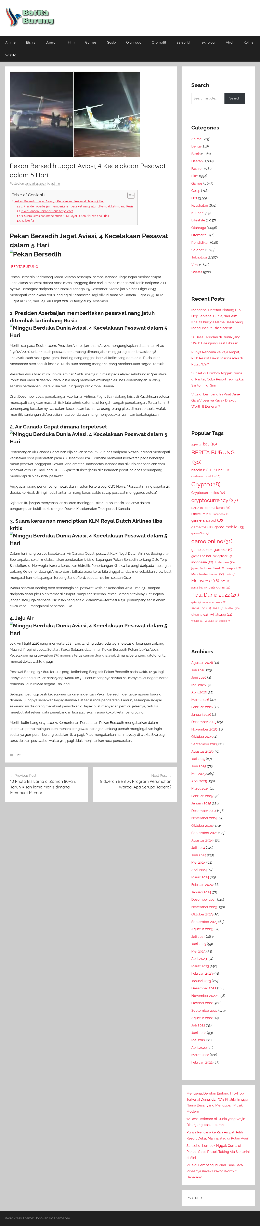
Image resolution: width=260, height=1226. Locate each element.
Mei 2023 (198, 951)
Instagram (225, 562)
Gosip (111, 42)
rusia (221, 602)
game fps (202, 527)
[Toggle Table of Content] (128, 195)
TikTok (218, 608)
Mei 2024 (198, 862)
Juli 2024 (198, 848)
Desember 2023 (203, 899)
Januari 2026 (201, 714)
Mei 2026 (198, 685)
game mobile (229, 527)
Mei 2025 (198, 774)
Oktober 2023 (202, 914)
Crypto (206, 484)
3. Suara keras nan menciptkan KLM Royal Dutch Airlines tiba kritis (65, 216)
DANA (197, 507)
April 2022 (199, 1048)
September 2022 (204, 1010)
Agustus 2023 (202, 929)
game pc (201, 550)
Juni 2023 (198, 944)
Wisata (10, 55)
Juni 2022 (198, 1033)
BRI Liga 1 (220, 470)
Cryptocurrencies (208, 493)
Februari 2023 (202, 973)
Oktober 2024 (202, 825)
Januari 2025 (201, 803)
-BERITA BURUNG (24, 267)
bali (210, 444)
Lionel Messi (214, 568)
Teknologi (208, 42)
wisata (197, 620)
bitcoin (199, 470)
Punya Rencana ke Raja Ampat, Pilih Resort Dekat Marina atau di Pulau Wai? (217, 358)
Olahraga (133, 42)
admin (55, 183)
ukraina (199, 614)
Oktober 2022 (202, 1003)
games (222, 549)
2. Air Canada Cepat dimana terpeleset (47, 211)
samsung (201, 608)
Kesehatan (199, 205)
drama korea (217, 508)
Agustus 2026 (202, 663)
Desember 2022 (203, 988)
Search (234, 98)
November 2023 (204, 907)
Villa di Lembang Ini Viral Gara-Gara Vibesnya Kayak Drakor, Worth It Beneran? (215, 400)
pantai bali (199, 587)
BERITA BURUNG (213, 457)
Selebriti (183, 42)
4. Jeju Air (28, 220)
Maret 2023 (200, 966)
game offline (200, 533)
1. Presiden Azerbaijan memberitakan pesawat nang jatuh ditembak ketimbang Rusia (77, 206)
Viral (229, 42)
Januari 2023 (201, 981)
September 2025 (204, 744)
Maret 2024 (200, 877)
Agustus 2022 (202, 1018)
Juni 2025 (198, 766)
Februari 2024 (202, 885)
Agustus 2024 (202, 840)
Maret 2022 (200, 1055)
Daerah (51, 42)
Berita (196, 146)
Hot (18, 755)
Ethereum (201, 514)
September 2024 (204, 833)
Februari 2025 (202, 796)
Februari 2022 (202, 1062)
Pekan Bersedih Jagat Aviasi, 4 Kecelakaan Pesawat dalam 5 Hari (59, 201)
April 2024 (199, 870)
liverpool (233, 568)
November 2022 (204, 996)
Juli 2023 (198, 936)
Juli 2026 (198, 670)
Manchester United (207, 574)
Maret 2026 (200, 700)
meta (230, 574)
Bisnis (30, 42)
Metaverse (205, 580)
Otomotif (159, 42)
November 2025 (204, 729)
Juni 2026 (198, 677)
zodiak (224, 620)
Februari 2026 (202, 707)
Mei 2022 (198, 1040)
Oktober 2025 (202, 737)
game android (207, 520)
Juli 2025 (198, 759)
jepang (197, 568)
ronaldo (208, 602)
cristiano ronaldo (205, 476)
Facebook (221, 514)
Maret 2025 (200, 788)
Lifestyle (198, 220)
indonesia (202, 562)
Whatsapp (221, 614)
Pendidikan (200, 242)
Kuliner (249, 42)
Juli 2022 (198, 1025)
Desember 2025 (203, 722)
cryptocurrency (214, 500)
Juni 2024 (198, 855)
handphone (222, 556)
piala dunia (219, 587)
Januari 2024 (201, 892)
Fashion (197, 169)
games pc (201, 556)
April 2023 (199, 959)
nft (225, 581)
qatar (196, 602)
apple (196, 444)
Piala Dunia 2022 (215, 595)
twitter (232, 608)
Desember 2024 (203, 811)
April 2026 (199, 692)
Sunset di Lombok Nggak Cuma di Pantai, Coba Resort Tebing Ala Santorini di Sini (217, 379)
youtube (211, 621)
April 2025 (199, 781)
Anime (10, 42)
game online (211, 541)
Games (90, 42)
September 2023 (204, 922)
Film (71, 42)
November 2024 (204, 818)
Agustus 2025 (202, 751)
